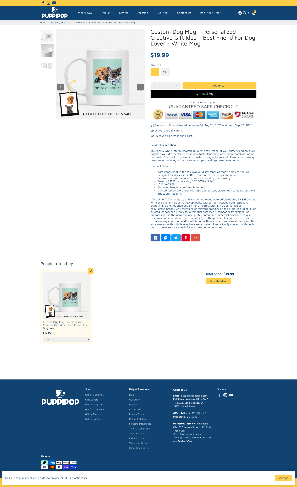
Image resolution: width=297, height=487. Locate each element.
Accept (283, 477)
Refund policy (136, 438)
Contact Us (184, 12)
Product (106, 12)
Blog (131, 394)
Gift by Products (93, 419)
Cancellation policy (139, 448)
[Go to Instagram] (48, 3)
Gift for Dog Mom (94, 409)
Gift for (123, 12)
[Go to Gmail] (195, 237)
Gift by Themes (93, 414)
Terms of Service (138, 433)
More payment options (203, 102)
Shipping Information (140, 423)
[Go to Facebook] (43, 3)
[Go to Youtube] (54, 3)
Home (43, 22)
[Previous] (60, 87)
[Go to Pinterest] (186, 237)
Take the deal (218, 281)
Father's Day (84, 12)
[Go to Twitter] (176, 237)
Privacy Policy (136, 414)
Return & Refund (138, 419)
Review (133, 404)
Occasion (142, 12)
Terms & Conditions (139, 428)
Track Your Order (210, 12)
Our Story (162, 12)
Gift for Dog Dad (94, 404)
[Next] (140, 87)
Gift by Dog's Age (94, 394)
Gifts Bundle (91, 399)
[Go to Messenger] (165, 237)
